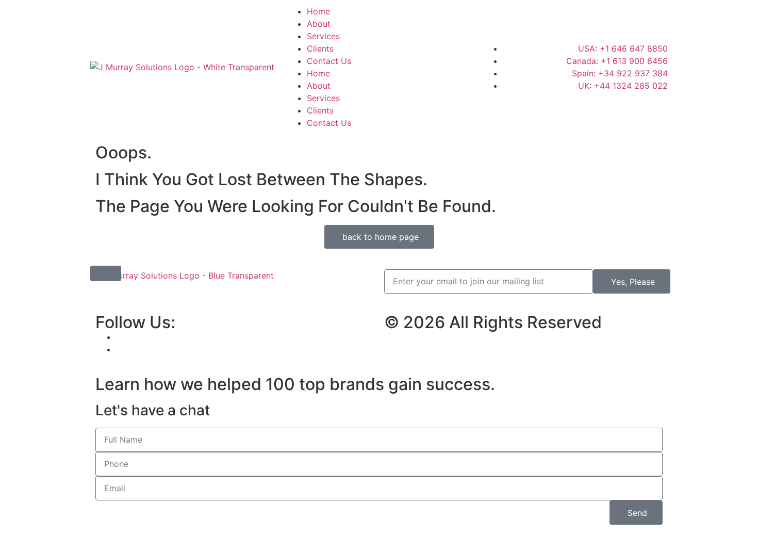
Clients (320, 48)
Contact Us (329, 61)
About (319, 24)
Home (318, 11)
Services (323, 36)
